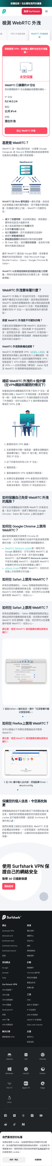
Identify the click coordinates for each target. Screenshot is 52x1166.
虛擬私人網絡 (37, 352)
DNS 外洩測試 (32, 1015)
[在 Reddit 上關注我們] (5, 1124)
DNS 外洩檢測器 (18, 34)
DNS (29, 1000)
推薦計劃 (30, 988)
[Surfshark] (4, 11)
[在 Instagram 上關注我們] (32, 1115)
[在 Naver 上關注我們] (23, 1124)
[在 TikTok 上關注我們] (14, 1124)
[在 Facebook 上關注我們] (5, 1115)
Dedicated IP (7, 1010)
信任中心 (30, 941)
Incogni (5, 968)
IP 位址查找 (31, 1010)
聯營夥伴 (30, 968)
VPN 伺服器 (6, 1005)
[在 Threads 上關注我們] (23, 1115)
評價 (4, 1015)
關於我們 (30, 931)
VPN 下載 (5, 1020)
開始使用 (8, 886)
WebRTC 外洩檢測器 (39, 35)
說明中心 (30, 1037)
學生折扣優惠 (32, 978)
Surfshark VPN (8, 931)
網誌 (28, 946)
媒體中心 (30, 936)
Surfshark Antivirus (9, 946)
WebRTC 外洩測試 (34, 1020)
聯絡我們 (30, 956)
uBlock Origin (12, 568)
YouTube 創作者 (33, 973)
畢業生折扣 (31, 983)
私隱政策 (42, 1148)
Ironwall (5, 973)
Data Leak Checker (35, 1025)
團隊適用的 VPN (8, 1037)
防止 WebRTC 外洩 (26, 130)
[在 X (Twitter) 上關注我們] (14, 1115)
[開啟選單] (46, 11)
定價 (4, 956)
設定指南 (30, 1042)
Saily (4, 978)
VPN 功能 (5, 995)
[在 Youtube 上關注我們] (41, 1115)
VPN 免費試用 (7, 1025)
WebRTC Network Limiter (18, 548)
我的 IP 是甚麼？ (33, 1005)
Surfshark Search (9, 951)
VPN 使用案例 (7, 1000)
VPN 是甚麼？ (7, 990)
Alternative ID (7, 936)
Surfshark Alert (8, 941)
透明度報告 (31, 951)
